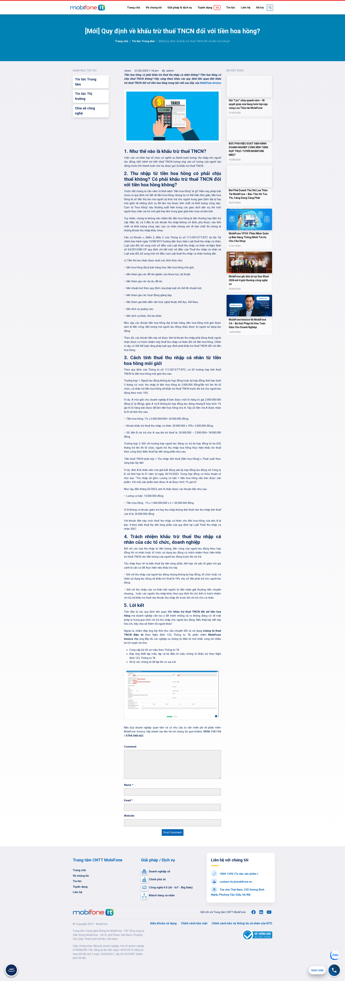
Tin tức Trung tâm (143, 41)
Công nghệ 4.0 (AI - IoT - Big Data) (171, 887)
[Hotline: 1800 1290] (334, 970)
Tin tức (230, 7)
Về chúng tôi (154, 7)
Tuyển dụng (208, 7)
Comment (130, 746)
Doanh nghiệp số (159, 871)
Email (128, 800)
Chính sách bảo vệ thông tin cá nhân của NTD (242, 923)
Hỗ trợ (260, 7)
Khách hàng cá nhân (162, 895)
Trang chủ (133, 7)
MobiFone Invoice (210, 83)
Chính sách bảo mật (194, 923)
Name (128, 785)
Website (129, 815)
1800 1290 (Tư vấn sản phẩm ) (238, 873)
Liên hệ (245, 7)
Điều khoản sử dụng (163, 923)
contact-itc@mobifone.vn (235, 881)
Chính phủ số (157, 879)
